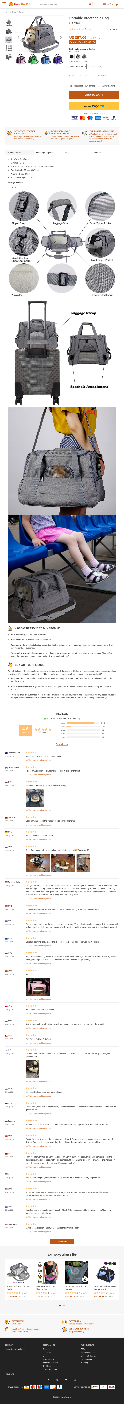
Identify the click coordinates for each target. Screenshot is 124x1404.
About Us (46, 1349)
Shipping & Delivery (88, 1356)
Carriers (21, 12)
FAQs (83, 1349)
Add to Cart (94, 95)
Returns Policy (86, 1359)
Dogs (14, 12)
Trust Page (47, 1366)
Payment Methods (88, 1352)
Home (7, 12)
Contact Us (47, 1352)
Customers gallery (50, 1369)
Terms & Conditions (50, 1362)
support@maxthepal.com (14, 1349)
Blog (44, 1356)
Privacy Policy (48, 1359)
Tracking (84, 1362)
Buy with (87, 106)
